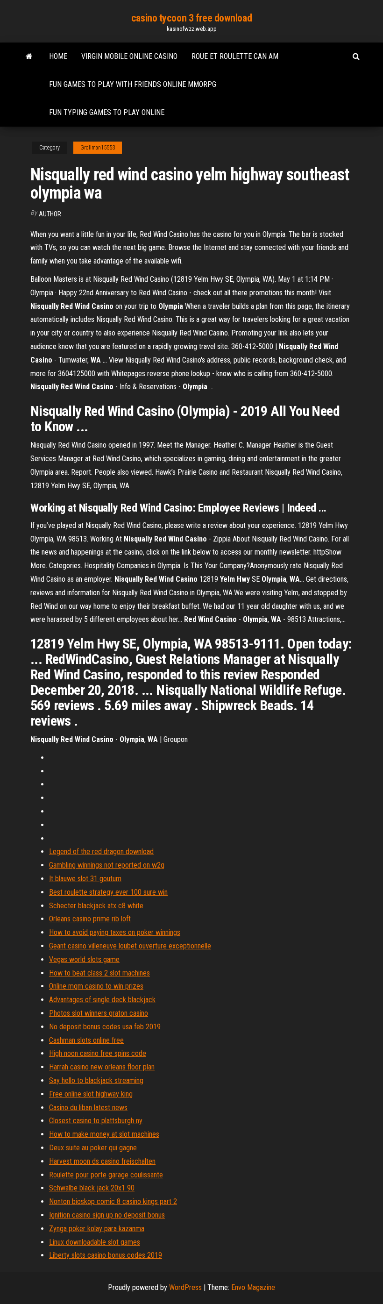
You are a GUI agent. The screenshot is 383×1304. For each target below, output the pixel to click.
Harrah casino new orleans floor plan (102, 1066)
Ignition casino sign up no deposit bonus (107, 1215)
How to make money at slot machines (104, 1134)
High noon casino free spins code (97, 1053)
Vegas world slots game (84, 959)
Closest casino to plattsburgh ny (95, 1120)
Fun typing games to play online (106, 112)
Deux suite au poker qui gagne (93, 1147)
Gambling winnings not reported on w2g (106, 865)
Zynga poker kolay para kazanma (96, 1228)
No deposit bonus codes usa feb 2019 (105, 1026)
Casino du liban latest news (88, 1107)
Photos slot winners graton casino (98, 1013)
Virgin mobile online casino (129, 56)
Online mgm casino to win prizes (96, 986)
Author (50, 214)
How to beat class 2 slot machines (99, 973)
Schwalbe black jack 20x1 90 (92, 1187)
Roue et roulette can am (235, 56)
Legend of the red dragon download (101, 851)
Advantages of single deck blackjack (102, 999)
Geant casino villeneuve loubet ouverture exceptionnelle (130, 945)
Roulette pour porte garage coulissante (106, 1174)
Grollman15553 (97, 147)
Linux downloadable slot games (94, 1242)
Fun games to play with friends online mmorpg (132, 84)
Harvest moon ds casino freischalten (102, 1161)
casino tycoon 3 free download (191, 18)
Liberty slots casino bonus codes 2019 (105, 1255)
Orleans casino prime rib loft (90, 918)
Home (58, 56)
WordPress (185, 1287)
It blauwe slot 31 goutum (85, 878)
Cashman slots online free (86, 1040)
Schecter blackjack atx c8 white (96, 905)
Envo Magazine (253, 1287)
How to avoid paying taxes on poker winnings (114, 932)
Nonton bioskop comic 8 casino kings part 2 (113, 1201)
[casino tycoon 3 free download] (29, 57)
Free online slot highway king (91, 1094)
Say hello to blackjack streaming (96, 1080)
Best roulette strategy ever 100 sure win (108, 892)
